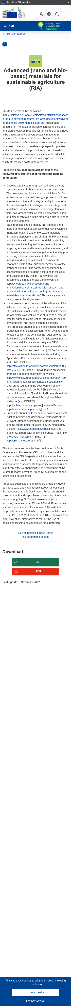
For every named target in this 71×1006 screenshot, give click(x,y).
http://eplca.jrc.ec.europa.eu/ (22, 440)
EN (4, 44)
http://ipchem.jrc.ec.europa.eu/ (23, 405)
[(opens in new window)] (13, 12)
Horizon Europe (16, 33)
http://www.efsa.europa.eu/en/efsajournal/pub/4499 (36, 377)
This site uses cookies (18, 980)
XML (38, 562)
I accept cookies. (35, 992)
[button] (49, 14)
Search (57, 14)
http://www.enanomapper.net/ (23, 409)
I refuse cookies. (35, 1000)
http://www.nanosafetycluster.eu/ (35, 428)
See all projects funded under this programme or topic (35, 535)
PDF (38, 571)
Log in (41, 14)
